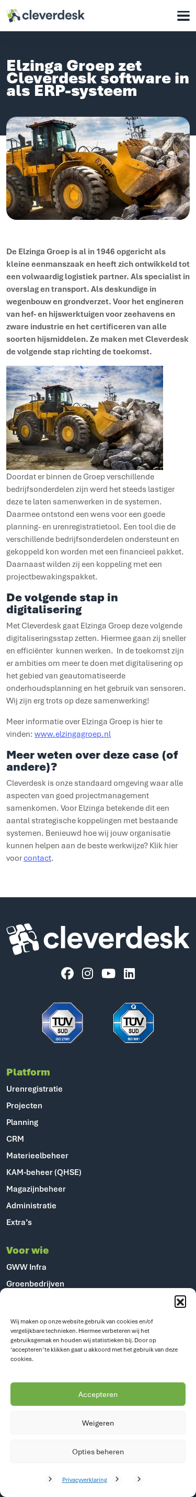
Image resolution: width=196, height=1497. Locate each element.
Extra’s (19, 1222)
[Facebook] (67, 973)
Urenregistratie (34, 1088)
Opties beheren (98, 1451)
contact (37, 857)
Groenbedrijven (35, 1283)
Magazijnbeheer (36, 1188)
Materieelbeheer (37, 1155)
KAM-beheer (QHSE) (44, 1172)
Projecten (24, 1105)
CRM (15, 1138)
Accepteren (98, 1394)
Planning (22, 1122)
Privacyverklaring (84, 1479)
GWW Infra (26, 1266)
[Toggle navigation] (183, 16)
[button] (180, 1301)
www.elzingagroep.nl (72, 733)
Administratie (31, 1205)
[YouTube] (108, 973)
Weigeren (98, 1423)
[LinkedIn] (129, 973)
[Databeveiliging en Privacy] (62, 1023)
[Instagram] (87, 973)
